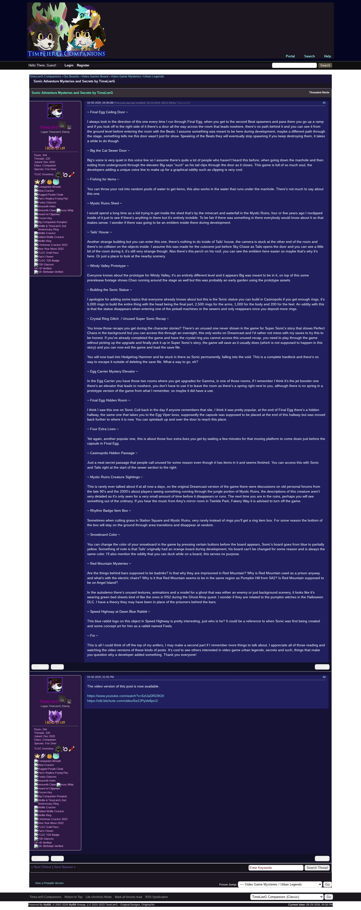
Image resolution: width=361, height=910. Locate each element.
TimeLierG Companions (45, 76)
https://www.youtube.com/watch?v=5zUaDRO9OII (125, 696)
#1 (324, 102)
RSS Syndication (156, 897)
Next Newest (63, 867)
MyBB (47, 904)
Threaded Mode (319, 92)
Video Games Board (94, 76)
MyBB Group (77, 904)
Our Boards (71, 76)
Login (69, 65)
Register (83, 65)
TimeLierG (182, 102)
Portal (290, 56)
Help (327, 56)
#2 (324, 676)
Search (309, 56)
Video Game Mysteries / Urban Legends (137, 76)
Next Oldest (42, 867)
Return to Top (74, 897)
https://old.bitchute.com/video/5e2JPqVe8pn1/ (122, 701)
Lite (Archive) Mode (99, 897)
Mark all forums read (128, 897)
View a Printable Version (49, 883)
